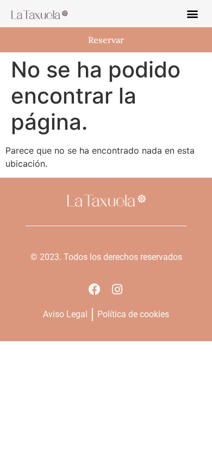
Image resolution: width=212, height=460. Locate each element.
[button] (192, 14)
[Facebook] (95, 289)
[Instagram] (117, 289)
